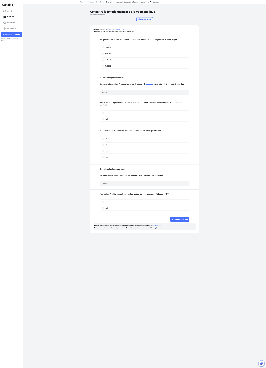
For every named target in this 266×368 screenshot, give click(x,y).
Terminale (91, 2)
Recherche (11, 23)
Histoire (101, 2)
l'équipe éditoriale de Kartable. (117, 29)
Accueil (9, 11)
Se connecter (12, 28)
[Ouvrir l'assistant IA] (261, 363)
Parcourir (10, 17)
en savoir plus (157, 225)
